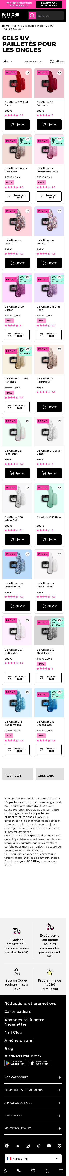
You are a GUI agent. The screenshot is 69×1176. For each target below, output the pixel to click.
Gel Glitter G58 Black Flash (45, 651)
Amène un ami (18, 1040)
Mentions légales (17, 1128)
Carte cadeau (17, 1011)
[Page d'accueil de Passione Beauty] (10, 15)
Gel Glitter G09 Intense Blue (14, 585)
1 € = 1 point (49, 989)
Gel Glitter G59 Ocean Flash (45, 723)
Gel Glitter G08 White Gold (14, 519)
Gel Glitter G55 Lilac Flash (49, 308)
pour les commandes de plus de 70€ (17, 948)
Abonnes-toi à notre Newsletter (24, 1022)
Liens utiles (13, 1115)
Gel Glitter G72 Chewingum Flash (47, 170)
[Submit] (32, 15)
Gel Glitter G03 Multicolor (14, 651)
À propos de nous (18, 1102)
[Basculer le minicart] (47, 1171)
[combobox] (46, 15)
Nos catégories (16, 1077)
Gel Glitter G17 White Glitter (45, 585)
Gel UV (49, 25)
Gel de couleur (13, 29)
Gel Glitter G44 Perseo (45, 242)
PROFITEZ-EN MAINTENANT (49, 4)
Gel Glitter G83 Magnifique (46, 380)
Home (5, 25)
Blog (8, 1048)
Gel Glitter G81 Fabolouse (13, 452)
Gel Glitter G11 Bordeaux (45, 104)
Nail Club (13, 1032)
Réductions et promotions (30, 1003)
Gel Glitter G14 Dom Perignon (16, 380)
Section (11, 980)
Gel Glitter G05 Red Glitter (16, 104)
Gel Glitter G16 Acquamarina (13, 723)
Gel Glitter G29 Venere (13, 242)
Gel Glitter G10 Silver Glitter (49, 452)
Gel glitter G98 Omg (49, 517)
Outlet (22, 980)
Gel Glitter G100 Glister (14, 308)
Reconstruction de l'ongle (27, 25)
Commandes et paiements (23, 1090)
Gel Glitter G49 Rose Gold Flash (17, 170)
